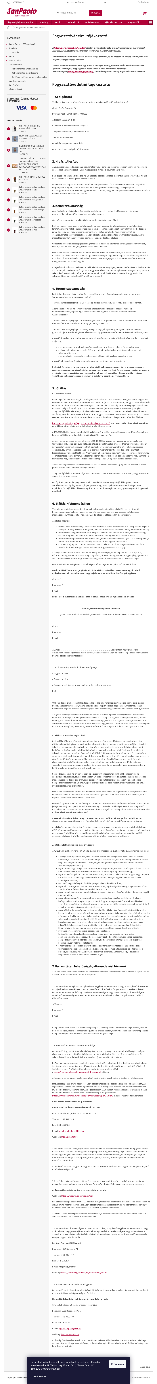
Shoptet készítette (141, 1377)
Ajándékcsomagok (17, 81)
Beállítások (39, 1376)
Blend (11, 56)
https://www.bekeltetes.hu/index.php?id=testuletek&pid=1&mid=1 (82, 1095)
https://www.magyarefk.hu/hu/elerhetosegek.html (84, 1272)
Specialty (13, 48)
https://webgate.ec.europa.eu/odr (77, 1196)
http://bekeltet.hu (69, 1136)
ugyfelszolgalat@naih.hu (70, 1328)
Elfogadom (117, 1364)
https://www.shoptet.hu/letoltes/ (69, 48)
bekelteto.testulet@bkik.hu (71, 1131)
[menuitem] (20, 22)
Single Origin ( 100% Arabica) (22, 44)
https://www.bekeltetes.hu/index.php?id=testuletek (77, 1072)
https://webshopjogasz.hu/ (80, 71)
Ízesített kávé (15, 60)
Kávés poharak (15, 89)
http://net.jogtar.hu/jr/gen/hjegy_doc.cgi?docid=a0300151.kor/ (81, 423)
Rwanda (15, 52)
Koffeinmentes (15, 64)
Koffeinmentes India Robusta (25, 73)
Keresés (95, 12)
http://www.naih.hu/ (70, 1334)
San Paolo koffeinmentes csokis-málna (29, 77)
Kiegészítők (14, 85)
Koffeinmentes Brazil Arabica (25, 68)
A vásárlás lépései (75, 2)
